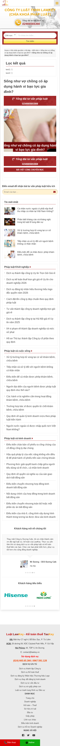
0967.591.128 (40, 660)
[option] (30, 550)
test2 (9, 73)
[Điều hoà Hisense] (16, 595)
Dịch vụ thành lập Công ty (30, 668)
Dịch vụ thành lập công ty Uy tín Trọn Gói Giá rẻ (30, 273)
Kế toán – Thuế (30, 705)
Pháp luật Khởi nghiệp (17, 267)
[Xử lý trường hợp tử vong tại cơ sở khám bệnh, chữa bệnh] (9, 232)
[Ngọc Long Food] (44, 595)
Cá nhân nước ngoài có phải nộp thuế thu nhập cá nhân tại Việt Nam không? (35, 209)
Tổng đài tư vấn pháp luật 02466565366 (31, 101)
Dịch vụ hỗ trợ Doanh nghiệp (30, 727)
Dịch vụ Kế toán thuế (30, 672)
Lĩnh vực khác (30, 720)
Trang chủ (30, 698)
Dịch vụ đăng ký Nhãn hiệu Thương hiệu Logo (30, 676)
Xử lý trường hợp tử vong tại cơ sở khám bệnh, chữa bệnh (34, 231)
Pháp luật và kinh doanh (18, 438)
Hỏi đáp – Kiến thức (32, 50)
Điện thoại (11, 742)
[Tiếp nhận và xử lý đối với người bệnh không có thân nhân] (9, 243)
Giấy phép (30, 716)
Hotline (31, 742)
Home (7, 50)
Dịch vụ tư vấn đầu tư (30, 683)
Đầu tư (30, 712)
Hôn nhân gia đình (16, 50)
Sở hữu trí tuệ (30, 709)
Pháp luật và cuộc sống (17, 351)
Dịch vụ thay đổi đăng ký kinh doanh (30, 679)
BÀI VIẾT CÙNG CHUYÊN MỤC (30, 170)
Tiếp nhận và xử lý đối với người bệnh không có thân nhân (35, 242)
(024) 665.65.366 (22, 660)
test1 (9, 69)
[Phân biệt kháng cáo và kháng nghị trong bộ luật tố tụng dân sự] (9, 221)
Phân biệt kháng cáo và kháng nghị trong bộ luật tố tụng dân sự (34, 220)
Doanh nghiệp (30, 701)
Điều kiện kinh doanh (30, 723)
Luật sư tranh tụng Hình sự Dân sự (30, 690)
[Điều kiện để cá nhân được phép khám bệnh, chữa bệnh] (9, 254)
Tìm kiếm (30, 41)
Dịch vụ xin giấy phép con (30, 686)
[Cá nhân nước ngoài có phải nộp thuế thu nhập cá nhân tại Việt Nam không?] (9, 211)
